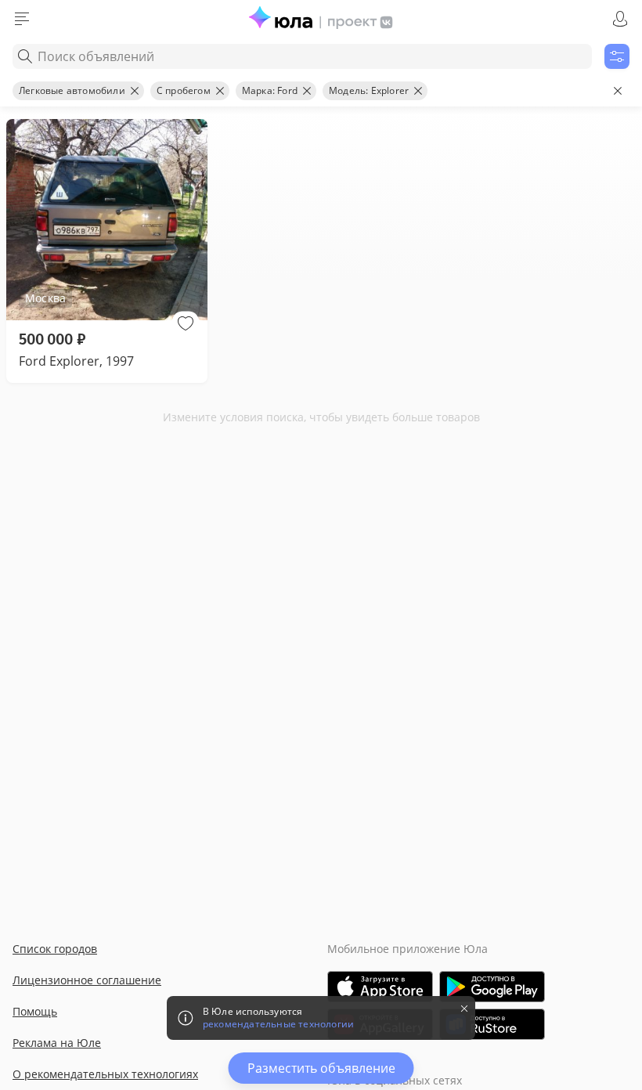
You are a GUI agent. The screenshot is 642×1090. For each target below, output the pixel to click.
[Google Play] (492, 986)
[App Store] (380, 986)
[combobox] (302, 56)
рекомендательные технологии (278, 1024)
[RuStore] (492, 1024)
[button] (185, 323)
